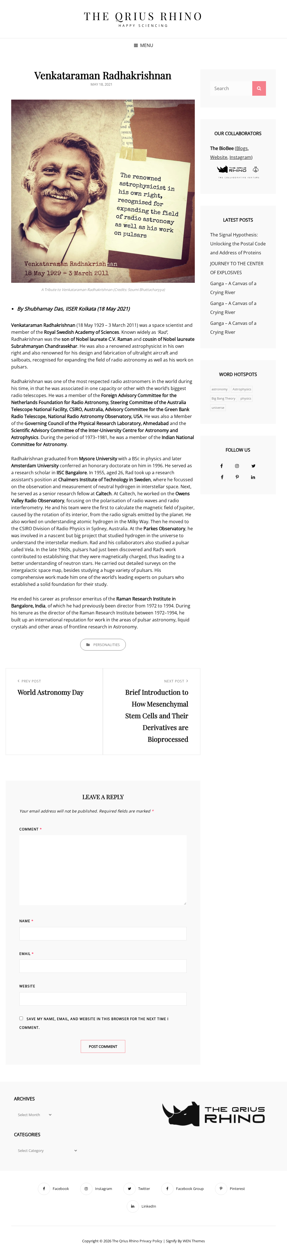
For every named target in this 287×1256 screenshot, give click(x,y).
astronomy (220, 389)
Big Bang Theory (223, 398)
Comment (30, 829)
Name (26, 921)
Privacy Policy (151, 1240)
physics (245, 398)
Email (26, 953)
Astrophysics (242, 389)
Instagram (240, 157)
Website (27, 986)
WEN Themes (194, 1240)
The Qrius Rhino (143, 16)
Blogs (242, 148)
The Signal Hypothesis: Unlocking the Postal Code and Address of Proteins (238, 244)
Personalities (106, 644)
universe (218, 408)
